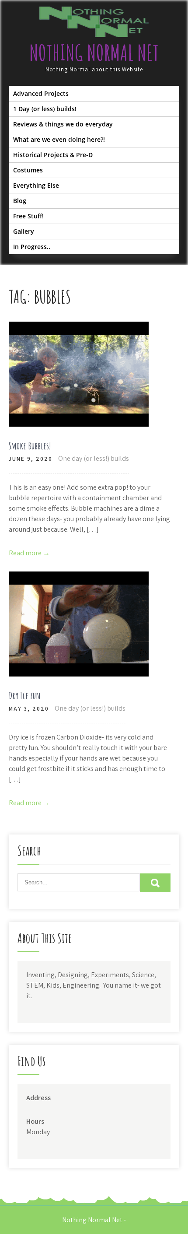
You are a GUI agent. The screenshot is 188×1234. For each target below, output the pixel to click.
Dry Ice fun (25, 695)
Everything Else (36, 185)
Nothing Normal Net (94, 52)
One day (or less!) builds (93, 458)
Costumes (28, 170)
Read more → (29, 552)
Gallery (23, 231)
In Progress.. (31, 246)
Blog (19, 200)
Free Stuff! (28, 216)
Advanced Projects (41, 93)
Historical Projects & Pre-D (53, 155)
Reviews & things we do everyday (63, 124)
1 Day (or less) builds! (45, 109)
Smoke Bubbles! (30, 446)
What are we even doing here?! (59, 139)
